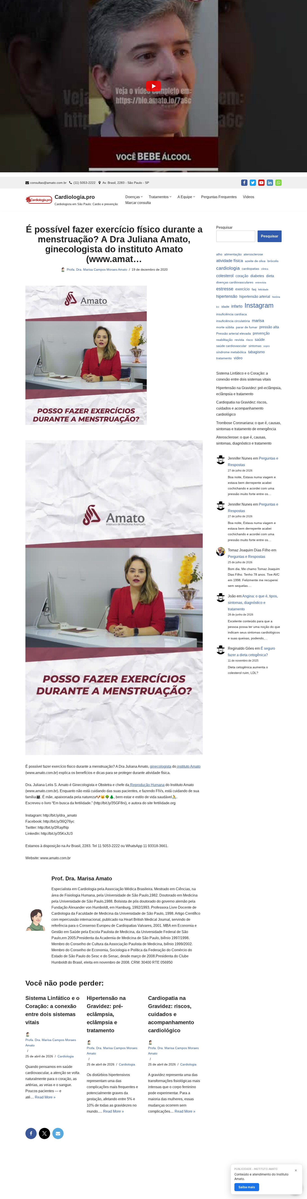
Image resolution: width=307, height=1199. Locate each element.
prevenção (261, 333)
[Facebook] (244, 183)
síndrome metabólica (231, 352)
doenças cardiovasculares (234, 282)
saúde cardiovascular (231, 346)
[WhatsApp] (278, 183)
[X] (44, 1133)
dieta (270, 276)
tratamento (224, 358)
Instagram (259, 305)
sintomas (255, 346)
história (276, 297)
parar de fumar (246, 327)
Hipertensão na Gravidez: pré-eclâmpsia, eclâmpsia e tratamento (106, 1014)
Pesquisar (224, 227)
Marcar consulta (138, 203)
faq (254, 289)
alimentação (233, 254)
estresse (224, 288)
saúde (260, 340)
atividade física (229, 260)
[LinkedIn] (270, 183)
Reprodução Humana (147, 785)
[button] (141, 196)
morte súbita (225, 327)
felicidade (263, 289)
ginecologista (160, 766)
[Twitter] (253, 183)
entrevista (260, 282)
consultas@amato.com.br (48, 182)
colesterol (225, 275)
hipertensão (226, 296)
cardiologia (228, 268)
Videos (248, 197)
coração (242, 276)
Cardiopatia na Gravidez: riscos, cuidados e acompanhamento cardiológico (171, 1014)
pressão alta (269, 327)
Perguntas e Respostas (246, 557)
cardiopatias (250, 268)
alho (219, 254)
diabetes (257, 276)
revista (239, 340)
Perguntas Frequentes (219, 197)
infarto (236, 306)
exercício (242, 289)
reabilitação (224, 340)
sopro (266, 346)
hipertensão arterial (254, 296)
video (238, 358)
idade (225, 306)
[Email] (58, 1133)
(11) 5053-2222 (84, 182)
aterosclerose (253, 254)
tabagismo (256, 352)
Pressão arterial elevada (233, 333)
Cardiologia (66, 1056)
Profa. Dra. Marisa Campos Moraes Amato (97, 269)
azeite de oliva (255, 261)
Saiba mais (246, 1187)
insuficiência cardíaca (231, 314)
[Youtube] (261, 183)
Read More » (45, 1097)
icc (217, 306)
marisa (258, 320)
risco (249, 340)
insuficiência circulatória (233, 321)
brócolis (272, 261)
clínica (264, 268)
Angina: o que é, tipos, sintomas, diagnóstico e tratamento (253, 602)
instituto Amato (188, 766)
